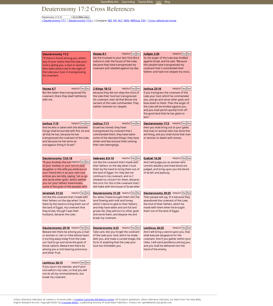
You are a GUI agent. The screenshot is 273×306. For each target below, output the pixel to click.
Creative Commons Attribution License (94, 299)
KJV (115, 20)
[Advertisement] (241, 29)
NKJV (126, 20)
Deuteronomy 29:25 (157, 193)
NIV (110, 20)
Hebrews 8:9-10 (103, 158)
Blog (167, 1)
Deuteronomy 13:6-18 (57, 158)
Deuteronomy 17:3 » (81, 20)
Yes (133, 53)
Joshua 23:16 (152, 89)
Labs (158, 1)
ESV (143, 20)
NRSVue (135, 20)
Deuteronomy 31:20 (106, 193)
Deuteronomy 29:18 (56, 228)
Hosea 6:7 (49, 89)
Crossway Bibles (69, 302)
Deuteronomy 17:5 (156, 123)
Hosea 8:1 (99, 54)
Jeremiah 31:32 (52, 193)
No (138, 53)
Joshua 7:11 (101, 123)
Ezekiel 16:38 (152, 158)
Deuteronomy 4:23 (106, 228)
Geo (128, 1)
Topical (145, 1)
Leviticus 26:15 (52, 263)
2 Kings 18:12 (102, 89)
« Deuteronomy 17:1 (54, 20)
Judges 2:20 (151, 54)
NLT (120, 20)
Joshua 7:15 (50, 123)
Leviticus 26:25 (154, 228)
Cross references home (162, 20)
